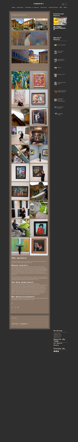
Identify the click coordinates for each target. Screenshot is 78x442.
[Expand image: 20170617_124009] (20, 135)
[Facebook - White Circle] (54, 351)
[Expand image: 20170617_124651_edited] (20, 117)
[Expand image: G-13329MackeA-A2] (20, 80)
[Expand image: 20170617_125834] (39, 228)
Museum (56, 345)
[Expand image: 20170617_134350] (17, 24)
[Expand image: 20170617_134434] (20, 154)
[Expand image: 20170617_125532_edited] (39, 80)
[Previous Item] (55, 21)
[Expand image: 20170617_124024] (20, 246)
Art (12, 303)
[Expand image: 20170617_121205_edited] (39, 246)
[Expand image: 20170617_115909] (20, 209)
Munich (59, 343)
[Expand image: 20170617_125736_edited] (39, 98)
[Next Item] (65, 21)
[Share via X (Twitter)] (15, 307)
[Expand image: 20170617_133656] (20, 228)
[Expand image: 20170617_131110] (20, 191)
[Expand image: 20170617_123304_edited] (20, 98)
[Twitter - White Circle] (56, 351)
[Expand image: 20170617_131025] (20, 172)
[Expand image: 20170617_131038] (39, 172)
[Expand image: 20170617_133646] (39, 209)
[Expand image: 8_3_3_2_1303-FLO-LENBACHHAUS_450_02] (42, 24)
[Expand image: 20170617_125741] (39, 154)
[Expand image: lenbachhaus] (29, 24)
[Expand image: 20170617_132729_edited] (39, 135)
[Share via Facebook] (12, 307)
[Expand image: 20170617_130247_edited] (39, 117)
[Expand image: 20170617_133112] (39, 191)
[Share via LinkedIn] (18, 307)
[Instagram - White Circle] (58, 351)
